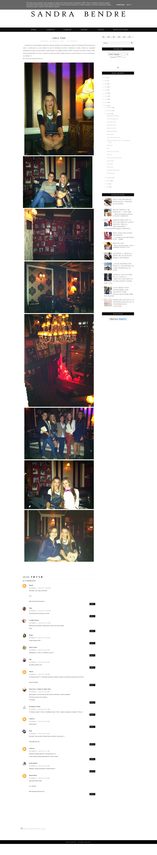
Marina (31, 671)
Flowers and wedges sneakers (114, 157)
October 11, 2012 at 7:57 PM (39, 751)
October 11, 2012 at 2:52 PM (39, 650)
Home (33, 30)
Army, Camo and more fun (113, 137)
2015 (105, 96)
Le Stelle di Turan (34, 620)
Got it (129, 5)
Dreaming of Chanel (34, 706)
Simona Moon (33, 775)
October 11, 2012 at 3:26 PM (39, 662)
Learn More (120, 5)
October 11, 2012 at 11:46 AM (39, 610)
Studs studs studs (111, 122)
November (109, 110)
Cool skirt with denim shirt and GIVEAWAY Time (121, 289)
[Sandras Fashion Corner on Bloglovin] (118, 320)
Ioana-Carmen (33, 647)
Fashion (67, 30)
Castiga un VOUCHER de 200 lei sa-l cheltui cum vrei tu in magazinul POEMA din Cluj (118, 278)
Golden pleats (110, 134)
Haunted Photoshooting (113, 116)
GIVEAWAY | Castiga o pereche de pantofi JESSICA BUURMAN (122, 255)
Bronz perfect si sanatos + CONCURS (122, 211)
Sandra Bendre (33, 763)
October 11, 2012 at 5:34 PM (39, 721)
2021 (105, 77)
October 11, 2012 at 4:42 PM (39, 691)
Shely (30, 731)
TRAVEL (101, 30)
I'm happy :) (110, 145)
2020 (105, 81)
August (109, 180)
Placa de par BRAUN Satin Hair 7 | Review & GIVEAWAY (122, 201)
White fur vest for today (113, 151)
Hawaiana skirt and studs (113, 170)
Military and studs (111, 128)
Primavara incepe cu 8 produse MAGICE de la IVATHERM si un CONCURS (123, 303)
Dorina (31, 635)
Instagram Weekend (112, 131)
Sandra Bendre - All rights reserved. (78, 842)
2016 (105, 93)
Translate (123, 57)
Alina (30, 608)
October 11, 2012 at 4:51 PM (39, 709)
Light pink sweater (111, 125)
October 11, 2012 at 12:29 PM (39, 637)
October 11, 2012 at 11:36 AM (39, 588)
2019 (105, 84)
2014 (105, 99)
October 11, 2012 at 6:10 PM (39, 733)
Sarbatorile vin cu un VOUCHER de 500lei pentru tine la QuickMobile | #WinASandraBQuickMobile (118, 224)
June (108, 187)
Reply (92, 604)
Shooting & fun (111, 173)
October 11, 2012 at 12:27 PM (39, 623)
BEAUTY (84, 30)
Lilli (30, 659)
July (108, 184)
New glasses (110, 167)
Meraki (31, 585)
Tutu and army (110, 161)
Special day (118, 243)
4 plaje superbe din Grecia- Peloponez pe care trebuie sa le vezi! (123, 267)
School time (110, 164)
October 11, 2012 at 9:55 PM (39, 778)
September (109, 177)
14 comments (72, 41)
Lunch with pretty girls (112, 119)
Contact (51, 30)
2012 (105, 105)
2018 (105, 87)
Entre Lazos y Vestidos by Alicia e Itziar (40, 689)
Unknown (32, 719)
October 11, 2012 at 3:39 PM (39, 674)
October (109, 113)
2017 (105, 90)
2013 (105, 102)
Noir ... (108, 148)
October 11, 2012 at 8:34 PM (39, 766)
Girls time (109, 154)
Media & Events (120, 30)
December (109, 107)
